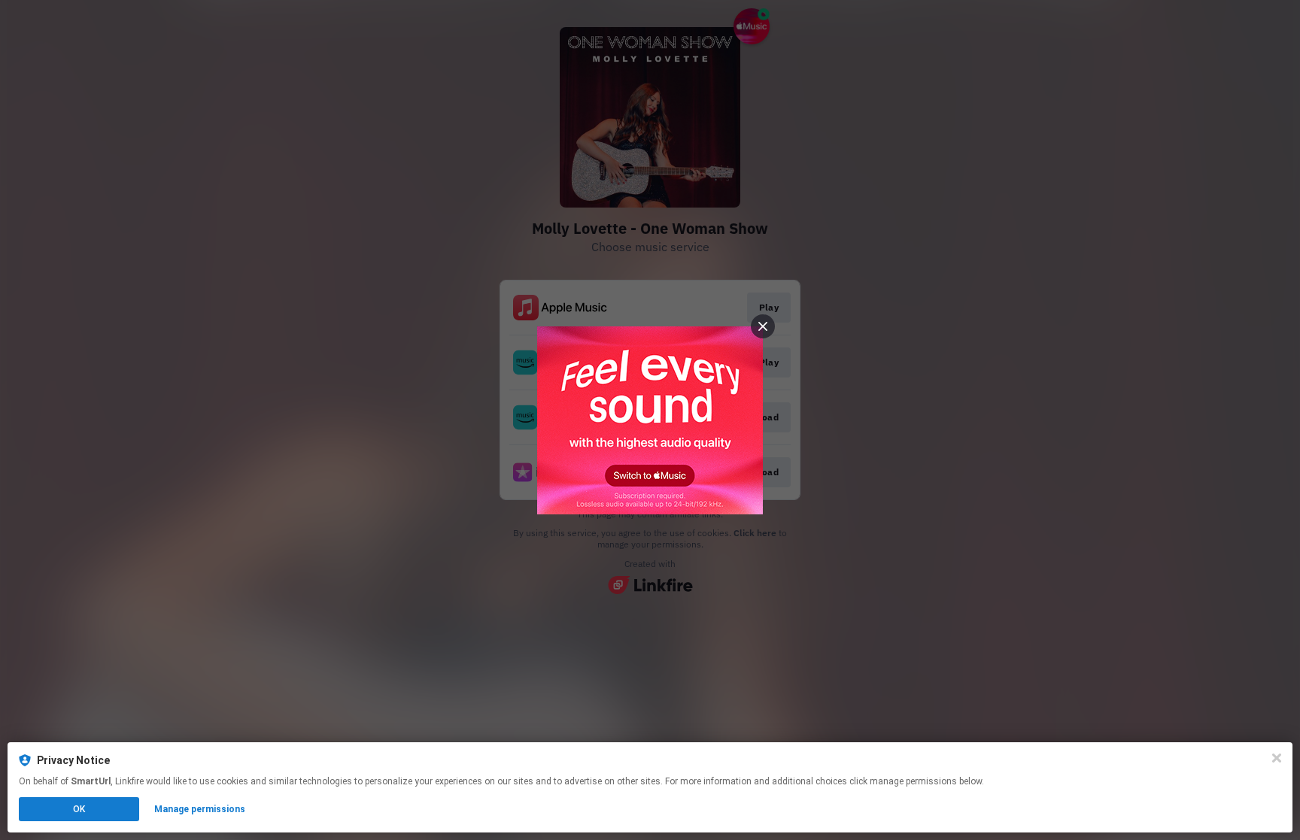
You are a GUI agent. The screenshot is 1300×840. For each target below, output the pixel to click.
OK (79, 809)
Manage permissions (199, 809)
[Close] (1277, 758)
